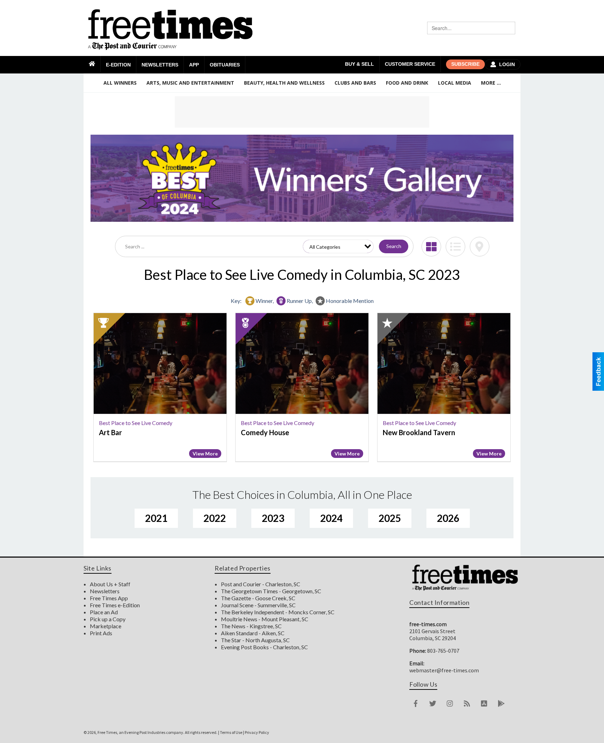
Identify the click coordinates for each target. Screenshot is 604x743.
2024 (331, 518)
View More (205, 454)
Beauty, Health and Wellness (284, 82)
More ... (491, 82)
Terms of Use (231, 732)
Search (393, 246)
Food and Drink (407, 82)
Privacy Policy (257, 732)
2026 (448, 518)
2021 (156, 518)
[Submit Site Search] (509, 28)
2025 (390, 518)
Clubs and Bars (355, 82)
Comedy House (265, 432)
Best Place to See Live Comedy (135, 422)
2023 (273, 518)
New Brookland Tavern (419, 432)
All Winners (120, 82)
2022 (214, 518)
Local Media (454, 82)
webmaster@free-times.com (444, 670)
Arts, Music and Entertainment (190, 82)
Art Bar (110, 432)
